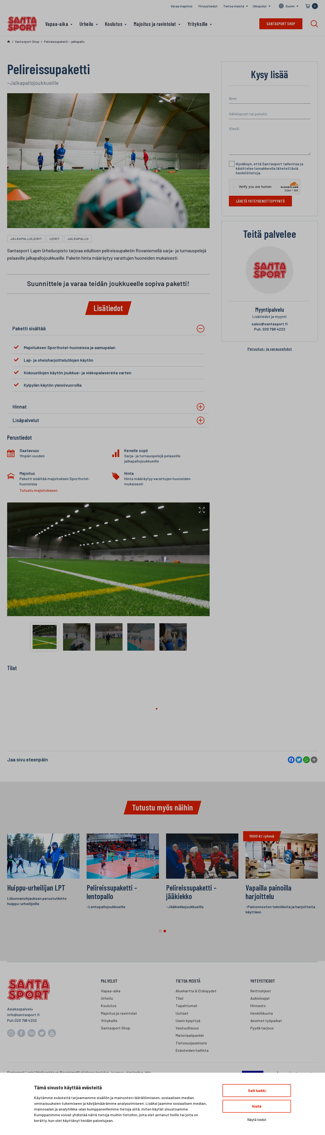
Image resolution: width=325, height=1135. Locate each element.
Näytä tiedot (256, 1119)
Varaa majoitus (181, 6)
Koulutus (113, 24)
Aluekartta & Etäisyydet (196, 991)
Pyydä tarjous (262, 1028)
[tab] (108, 329)
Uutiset (182, 1013)
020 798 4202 (26, 1020)
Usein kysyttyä (188, 1020)
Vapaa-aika (56, 24)
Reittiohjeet (260, 991)
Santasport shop (280, 23)
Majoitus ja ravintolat (155, 24)
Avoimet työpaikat (266, 1020)
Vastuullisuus (187, 1028)
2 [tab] (164, 931)
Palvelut (109, 981)
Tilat (180, 998)
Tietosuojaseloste (191, 1043)
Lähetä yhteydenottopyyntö (260, 201)
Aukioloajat (260, 998)
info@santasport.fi (23, 1014)
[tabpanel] (281, 876)
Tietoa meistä (233, 6)
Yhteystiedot (208, 6)
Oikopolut (260, 6)
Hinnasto (258, 1005)
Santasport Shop (115, 1028)
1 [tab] (160, 931)
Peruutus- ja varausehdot (269, 348)
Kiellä (256, 1106)
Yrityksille (197, 24)
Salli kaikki (257, 1090)
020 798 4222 (269, 329)
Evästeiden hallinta (192, 1050)
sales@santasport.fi (269, 324)
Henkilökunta (261, 1013)
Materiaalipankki (190, 1035)
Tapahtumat (186, 1005)
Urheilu (86, 24)
